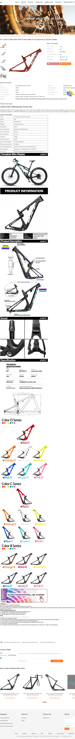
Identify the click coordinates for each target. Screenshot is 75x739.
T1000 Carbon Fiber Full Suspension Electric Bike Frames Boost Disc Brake (32, 694)
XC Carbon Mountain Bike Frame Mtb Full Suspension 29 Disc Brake (36, 36)
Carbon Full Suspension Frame (6, 726)
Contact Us (58, 2)
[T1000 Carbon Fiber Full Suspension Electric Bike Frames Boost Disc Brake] (32, 682)
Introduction (24, 717)
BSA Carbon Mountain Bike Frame (30, 642)
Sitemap (50, 733)
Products (23, 2)
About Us (30, 2)
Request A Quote (68, 2)
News (42, 733)
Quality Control (49, 2)
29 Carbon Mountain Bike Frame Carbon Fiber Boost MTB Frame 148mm (55, 694)
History (23, 720)
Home (16, 2)
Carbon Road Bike (4, 720)
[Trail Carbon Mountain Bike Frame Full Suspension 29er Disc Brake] (10, 682)
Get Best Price (54, 63)
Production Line (46, 717)
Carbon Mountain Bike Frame (6, 723)
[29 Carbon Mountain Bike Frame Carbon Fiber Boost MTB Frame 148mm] (55, 682)
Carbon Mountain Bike (4, 717)
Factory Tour (39, 2)
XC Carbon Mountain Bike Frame (47, 642)
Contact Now (66, 63)
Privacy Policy (60, 733)
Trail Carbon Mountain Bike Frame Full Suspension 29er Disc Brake (10, 694)
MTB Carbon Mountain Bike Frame (12, 642)
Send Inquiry (57, 661)
